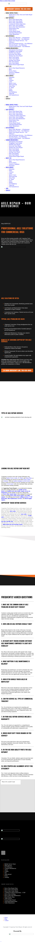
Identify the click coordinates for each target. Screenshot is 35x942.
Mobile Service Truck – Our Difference (19, 39)
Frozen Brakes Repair (14, 31)
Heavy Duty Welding (9, 894)
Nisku (10, 78)
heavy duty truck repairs (17, 495)
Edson (10, 89)
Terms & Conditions (14, 72)
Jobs (7, 97)
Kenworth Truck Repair (15, 54)
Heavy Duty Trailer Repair (16, 22)
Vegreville (11, 93)
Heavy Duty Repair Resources (17, 68)
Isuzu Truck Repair (14, 63)
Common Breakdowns (12, 48)
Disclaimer (11, 74)
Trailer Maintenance (14, 34)
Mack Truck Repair (14, 57)
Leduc (10, 81)
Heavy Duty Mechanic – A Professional (19, 37)
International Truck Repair (15, 50)
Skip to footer (11, 0)
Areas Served (9, 76)
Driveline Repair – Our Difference (18, 45)
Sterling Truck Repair (14, 60)
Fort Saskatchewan (14, 95)
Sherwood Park (13, 84)
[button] (17, 101)
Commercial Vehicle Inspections (17, 24)
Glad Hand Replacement (15, 32)
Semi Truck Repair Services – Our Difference (20, 43)
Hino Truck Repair (14, 61)
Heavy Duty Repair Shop (15, 19)
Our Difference (10, 36)
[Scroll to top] (1, 941)
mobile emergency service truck (21, 481)
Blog (10, 69)
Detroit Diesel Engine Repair (16, 64)
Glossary (6, 877)
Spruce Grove (12, 83)
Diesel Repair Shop (14, 28)
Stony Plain (12, 86)
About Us (8, 66)
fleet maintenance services (15, 498)
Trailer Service (12, 30)
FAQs (6, 875)
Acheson (11, 80)
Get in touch (10, 484)
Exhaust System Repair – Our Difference (19, 46)
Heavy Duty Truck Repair (15, 21)
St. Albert (11, 87)
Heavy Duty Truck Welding (16, 25)
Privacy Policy (12, 71)
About (6, 870)
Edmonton (11, 77)
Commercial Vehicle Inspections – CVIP (14, 892)
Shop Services (9, 18)
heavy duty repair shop (9, 494)
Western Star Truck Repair (16, 55)
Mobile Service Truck (11, 13)
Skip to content (4, 0)
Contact (8, 99)
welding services (23, 497)
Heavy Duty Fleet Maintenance (17, 27)
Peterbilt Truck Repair (14, 53)
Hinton (11, 90)
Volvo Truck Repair (14, 58)
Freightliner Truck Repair (15, 51)
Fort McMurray (13, 92)
